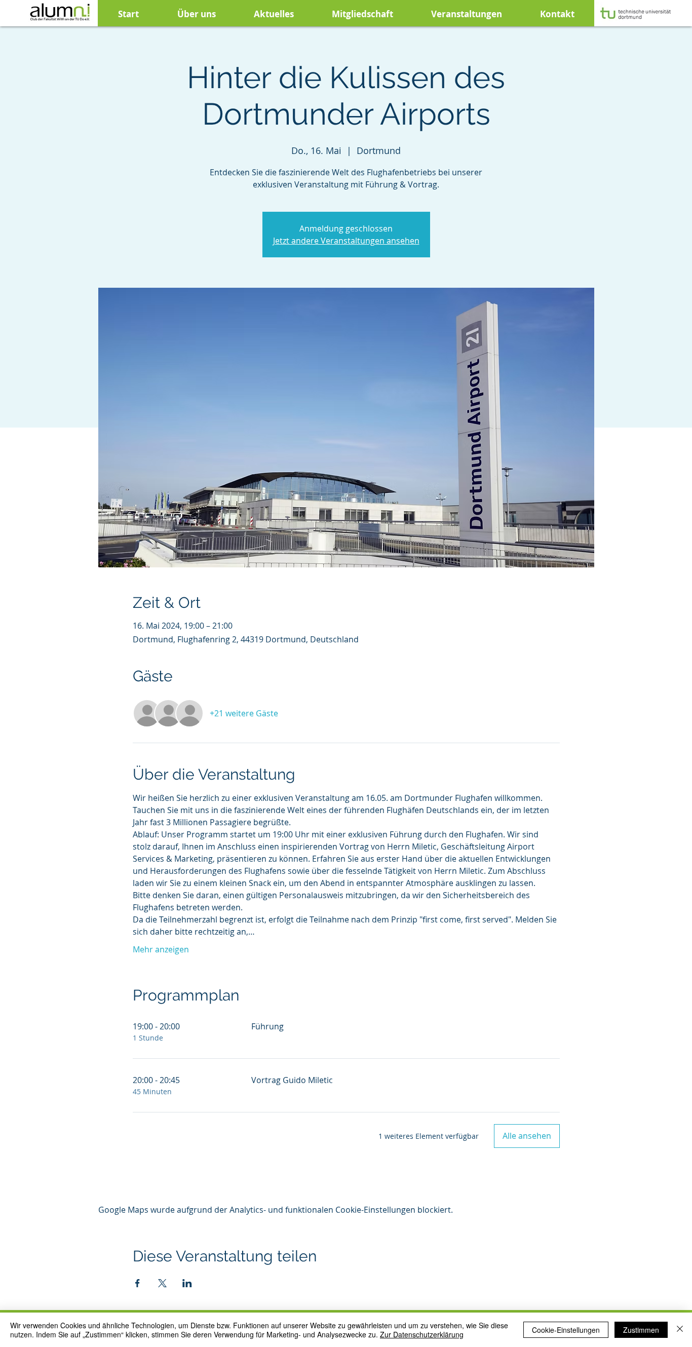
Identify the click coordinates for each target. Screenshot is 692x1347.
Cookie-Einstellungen (566, 1330)
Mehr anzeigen (161, 949)
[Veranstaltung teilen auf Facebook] (137, 1283)
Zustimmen (641, 1330)
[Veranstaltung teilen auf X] (162, 1283)
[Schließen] (680, 1330)
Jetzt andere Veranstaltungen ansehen (346, 240)
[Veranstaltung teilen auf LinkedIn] (187, 1283)
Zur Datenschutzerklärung (422, 1334)
